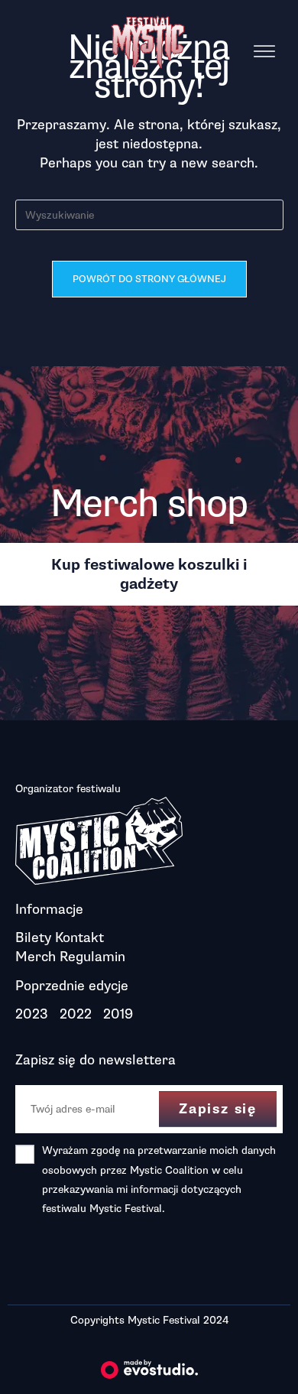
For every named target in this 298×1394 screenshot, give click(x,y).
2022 (76, 1014)
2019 (118, 1014)
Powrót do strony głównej (149, 279)
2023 (31, 1014)
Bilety (33, 937)
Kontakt (79, 937)
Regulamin (92, 956)
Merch (35, 956)
